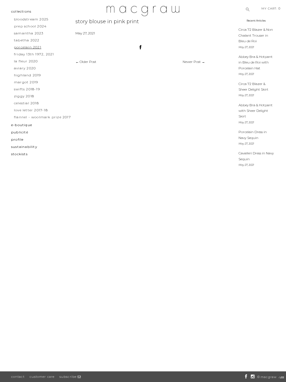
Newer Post (192, 62)
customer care (42, 377)
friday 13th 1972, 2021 (34, 54)
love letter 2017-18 (31, 110)
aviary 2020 (25, 68)
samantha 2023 (29, 33)
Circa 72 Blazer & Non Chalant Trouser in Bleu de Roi (256, 35)
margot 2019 (26, 82)
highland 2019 (27, 75)
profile (17, 139)
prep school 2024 (30, 26)
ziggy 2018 (24, 96)
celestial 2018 (26, 103)
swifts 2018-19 (27, 89)
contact (18, 377)
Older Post (88, 62)
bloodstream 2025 (31, 19)
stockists (19, 154)
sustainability (24, 147)
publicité (19, 132)
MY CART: (270, 8)
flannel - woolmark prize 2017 (42, 117)
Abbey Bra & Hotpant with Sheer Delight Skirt (256, 111)
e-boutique (21, 125)
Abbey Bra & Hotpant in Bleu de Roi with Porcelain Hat (256, 62)
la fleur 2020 (26, 61)
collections (21, 11)
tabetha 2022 (26, 40)
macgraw (269, 377)
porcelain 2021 (27, 47)
